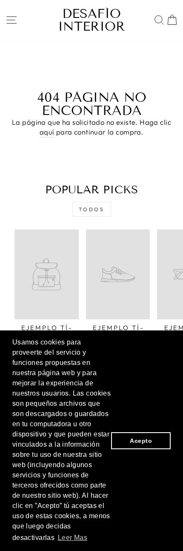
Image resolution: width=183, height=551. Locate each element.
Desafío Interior (91, 20)
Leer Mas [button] (72, 537)
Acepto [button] (141, 440)
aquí (47, 131)
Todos (92, 209)
